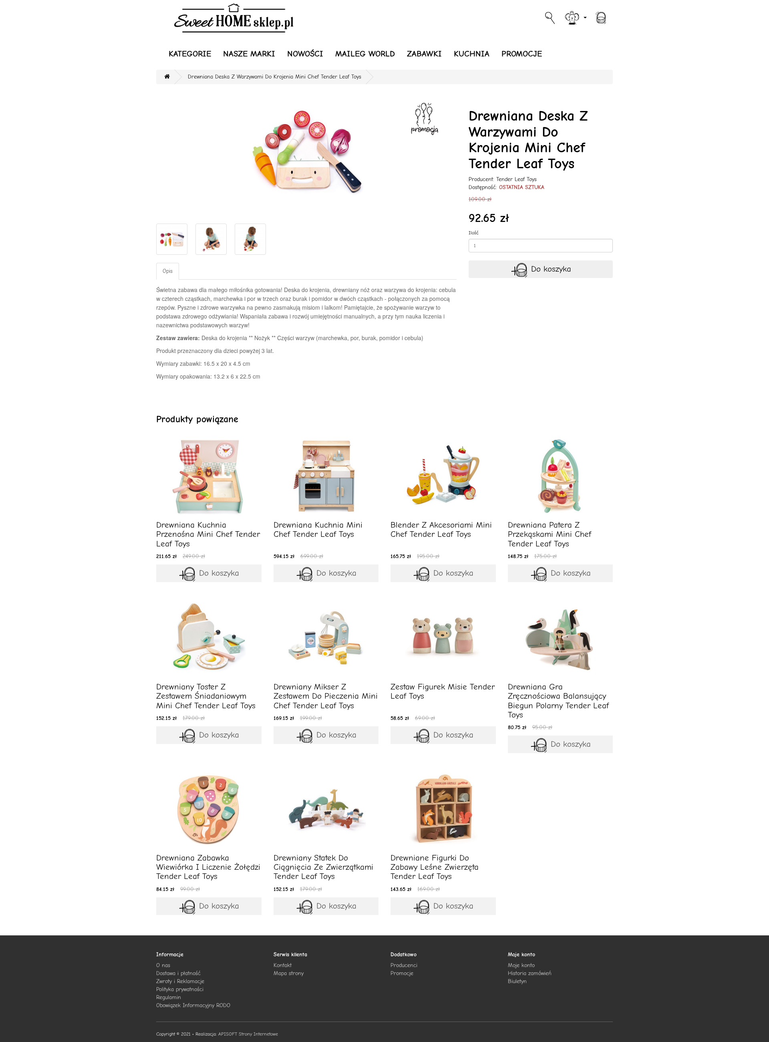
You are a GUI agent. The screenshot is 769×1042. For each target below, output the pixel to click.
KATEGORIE (190, 53)
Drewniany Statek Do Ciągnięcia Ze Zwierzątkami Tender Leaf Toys (323, 867)
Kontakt (283, 965)
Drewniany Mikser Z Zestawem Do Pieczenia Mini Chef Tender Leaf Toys (326, 696)
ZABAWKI (424, 53)
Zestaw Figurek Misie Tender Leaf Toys (443, 691)
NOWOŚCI (305, 53)
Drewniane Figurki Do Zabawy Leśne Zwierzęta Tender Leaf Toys (435, 867)
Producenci (404, 965)
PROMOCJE (521, 53)
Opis (168, 271)
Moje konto (521, 965)
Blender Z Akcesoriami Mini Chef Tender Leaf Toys (441, 529)
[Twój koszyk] (601, 17)
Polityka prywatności (179, 989)
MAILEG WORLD (365, 53)
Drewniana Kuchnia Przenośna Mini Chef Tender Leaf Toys (208, 534)
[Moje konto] (575, 17)
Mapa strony (289, 973)
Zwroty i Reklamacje (180, 981)
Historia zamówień (530, 973)
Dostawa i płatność (178, 973)
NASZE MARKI (249, 53)
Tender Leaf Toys (516, 179)
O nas (163, 965)
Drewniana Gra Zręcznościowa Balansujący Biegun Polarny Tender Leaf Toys (558, 700)
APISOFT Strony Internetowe (248, 1034)
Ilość (474, 233)
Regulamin (168, 997)
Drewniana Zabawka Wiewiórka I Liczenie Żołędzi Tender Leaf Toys (208, 867)
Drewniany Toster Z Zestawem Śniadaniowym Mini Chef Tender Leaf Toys (206, 696)
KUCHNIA (471, 53)
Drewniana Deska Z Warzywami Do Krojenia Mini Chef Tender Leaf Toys (274, 76)
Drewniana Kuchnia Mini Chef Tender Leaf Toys (318, 529)
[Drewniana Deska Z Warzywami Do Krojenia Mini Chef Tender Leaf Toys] (306, 154)
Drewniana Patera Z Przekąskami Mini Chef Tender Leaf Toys (549, 534)
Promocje (402, 973)
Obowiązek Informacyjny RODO (193, 1005)
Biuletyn (517, 981)
